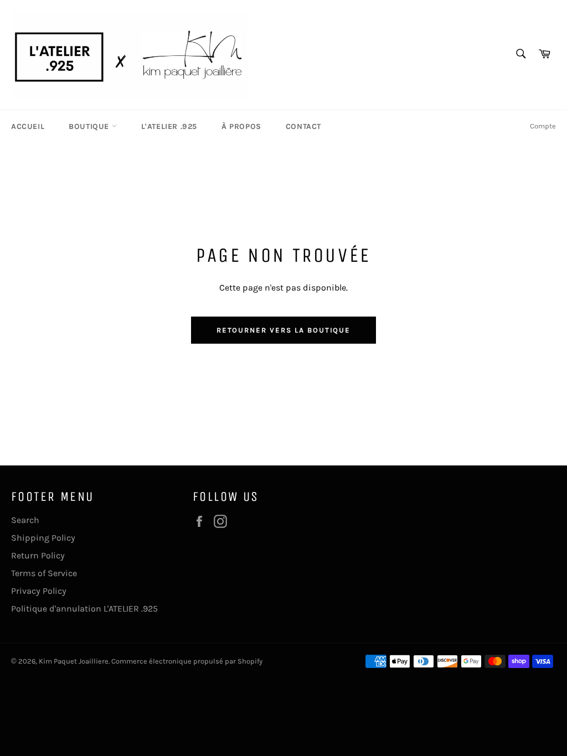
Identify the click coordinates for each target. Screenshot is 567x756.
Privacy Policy (38, 591)
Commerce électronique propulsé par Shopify (186, 661)
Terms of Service (44, 573)
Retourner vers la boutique (284, 330)
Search (25, 520)
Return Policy (38, 555)
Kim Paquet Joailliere (74, 661)
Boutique (90, 126)
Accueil (27, 126)
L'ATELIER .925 (169, 126)
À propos (241, 126)
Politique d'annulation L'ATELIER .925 (84, 608)
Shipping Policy (43, 537)
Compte (543, 126)
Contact (303, 126)
